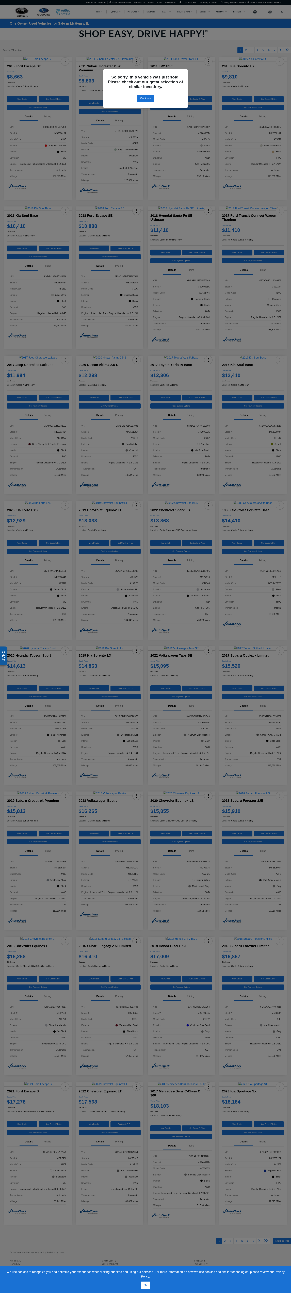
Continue (145, 98)
